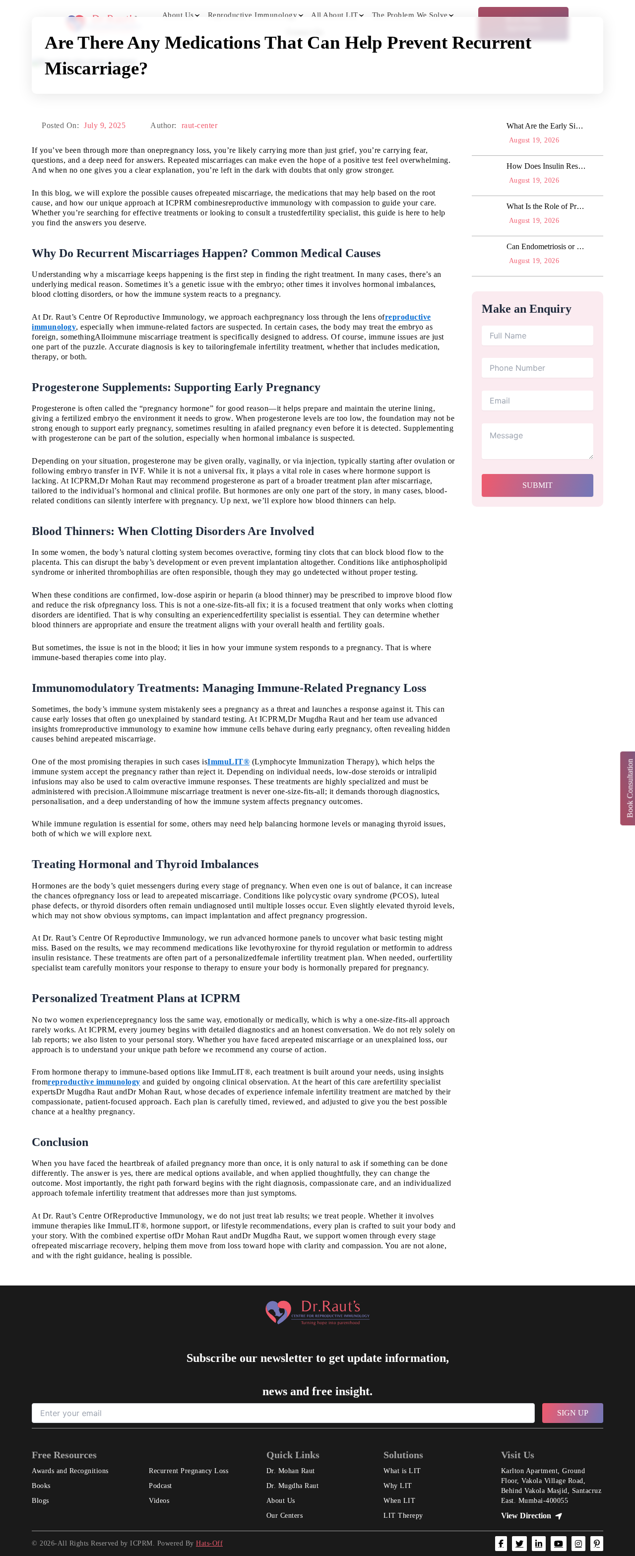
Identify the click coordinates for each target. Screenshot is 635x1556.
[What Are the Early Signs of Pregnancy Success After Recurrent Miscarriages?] (487, 135)
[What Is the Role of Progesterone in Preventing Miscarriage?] (487, 216)
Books (41, 1485)
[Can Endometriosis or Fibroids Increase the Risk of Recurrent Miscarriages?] (487, 256)
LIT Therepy (403, 1515)
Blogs (40, 1500)
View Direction (526, 1515)
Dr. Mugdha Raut (292, 1485)
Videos (159, 1500)
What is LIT (402, 1471)
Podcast (160, 1485)
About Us (178, 15)
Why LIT (397, 1485)
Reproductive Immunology (253, 15)
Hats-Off (209, 1543)
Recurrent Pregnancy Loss (188, 1471)
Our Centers (284, 1515)
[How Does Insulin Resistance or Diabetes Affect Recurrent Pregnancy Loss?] (487, 176)
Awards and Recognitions (70, 1471)
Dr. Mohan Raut (290, 1471)
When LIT (399, 1500)
